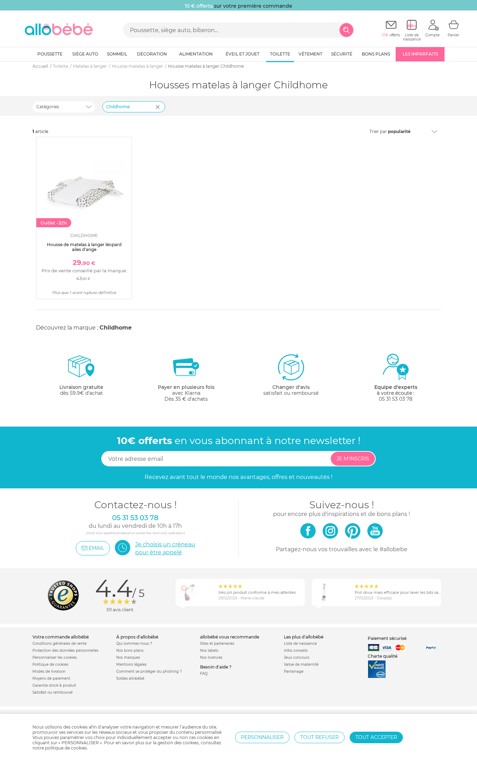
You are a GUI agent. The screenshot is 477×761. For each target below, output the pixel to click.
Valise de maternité (301, 664)
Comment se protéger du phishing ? (149, 671)
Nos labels (209, 650)
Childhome (118, 106)
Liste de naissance (300, 643)
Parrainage (293, 671)
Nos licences (211, 657)
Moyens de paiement (51, 678)
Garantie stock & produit (54, 685)
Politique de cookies (50, 664)
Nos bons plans (130, 650)
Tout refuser (319, 737)
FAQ (203, 673)
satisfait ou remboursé (290, 390)
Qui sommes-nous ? (134, 643)
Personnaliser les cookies (54, 657)
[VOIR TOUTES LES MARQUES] (158, 111)
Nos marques (128, 657)
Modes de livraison (49, 671)
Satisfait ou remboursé (52, 692)
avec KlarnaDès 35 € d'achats (186, 393)
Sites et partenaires (217, 643)
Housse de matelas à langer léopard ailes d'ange (84, 247)
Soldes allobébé (130, 678)
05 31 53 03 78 (395, 399)
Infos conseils (296, 650)
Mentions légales (131, 664)
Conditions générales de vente (59, 643)
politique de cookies (66, 748)
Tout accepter (376, 737)
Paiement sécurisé (387, 638)
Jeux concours (296, 657)
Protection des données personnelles (65, 650)
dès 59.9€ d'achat (81, 390)
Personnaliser (262, 737)
